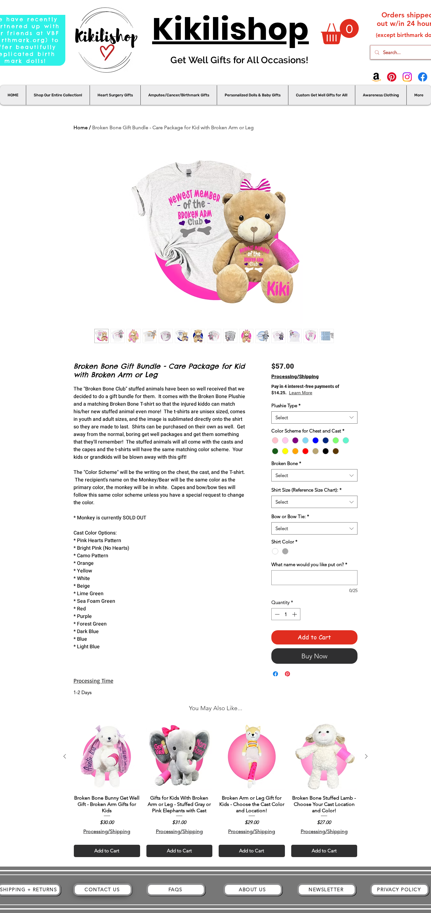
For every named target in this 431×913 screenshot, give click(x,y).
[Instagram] (407, 77)
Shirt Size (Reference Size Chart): (306, 490)
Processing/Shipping (295, 376)
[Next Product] (366, 756)
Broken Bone (286, 463)
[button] (340, 31)
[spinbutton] (285, 614)
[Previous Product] (64, 756)
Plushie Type (286, 405)
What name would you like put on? (309, 564)
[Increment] (295, 614)
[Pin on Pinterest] (287, 674)
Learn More (322, 392)
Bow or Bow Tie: (290, 516)
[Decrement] (276, 614)
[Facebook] (422, 77)
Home (81, 127)
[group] (215, 790)
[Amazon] (376, 77)
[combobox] (314, 417)
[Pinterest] (392, 77)
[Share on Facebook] (275, 674)
